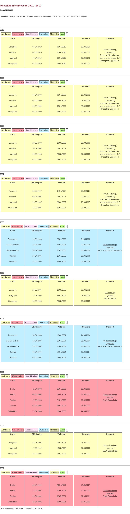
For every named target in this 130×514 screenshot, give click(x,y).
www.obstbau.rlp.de (34, 508)
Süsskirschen (18, 34)
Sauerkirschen (31, 34)
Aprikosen (5, 226)
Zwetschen (43, 34)
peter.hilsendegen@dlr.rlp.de (11, 508)
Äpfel (62, 34)
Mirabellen (54, 34)
